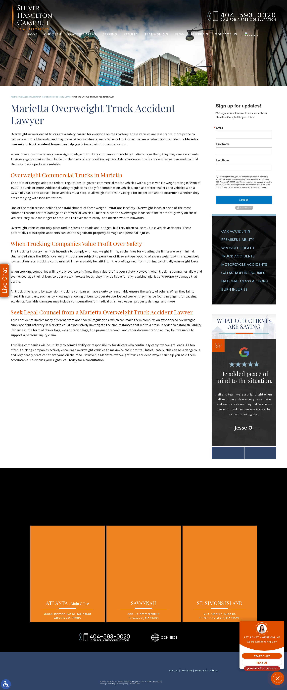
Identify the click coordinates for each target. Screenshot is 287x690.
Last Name (222, 160)
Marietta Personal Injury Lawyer (56, 96)
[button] (228, 453)
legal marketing (109, 684)
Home (33, 34)
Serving (110, 34)
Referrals (199, 34)
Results (131, 34)
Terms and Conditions (207, 670)
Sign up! (244, 199)
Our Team (52, 34)
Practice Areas (82, 34)
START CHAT (262, 656)
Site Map (173, 670)
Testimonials (156, 34)
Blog (179, 34)
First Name (223, 144)
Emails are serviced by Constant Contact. (251, 187)
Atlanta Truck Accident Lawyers (25, 96)
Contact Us (226, 34)
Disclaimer (186, 670)
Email (219, 127)
